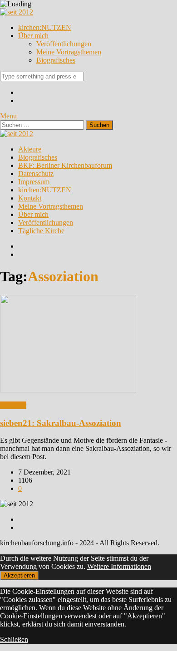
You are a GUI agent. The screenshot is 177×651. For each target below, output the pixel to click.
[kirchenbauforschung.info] (16, 12)
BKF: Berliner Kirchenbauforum (65, 165)
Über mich (33, 35)
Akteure (29, 149)
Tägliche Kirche (41, 231)
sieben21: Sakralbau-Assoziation (60, 423)
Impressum (33, 182)
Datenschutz (36, 173)
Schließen (14, 639)
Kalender (13, 405)
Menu (8, 116)
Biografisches (55, 60)
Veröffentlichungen (63, 44)
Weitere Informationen (119, 566)
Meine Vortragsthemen (68, 52)
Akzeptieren (19, 575)
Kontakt (29, 198)
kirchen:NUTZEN (44, 27)
